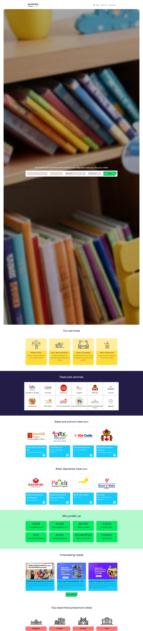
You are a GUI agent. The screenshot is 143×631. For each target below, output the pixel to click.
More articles (71, 594)
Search (110, 173)
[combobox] (37, 173)
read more (29, 587)
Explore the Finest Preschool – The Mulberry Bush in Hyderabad (71, 581)
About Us (104, 5)
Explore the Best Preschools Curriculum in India (103, 581)
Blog (97, 5)
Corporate (112, 5)
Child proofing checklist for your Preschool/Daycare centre (40, 581)
